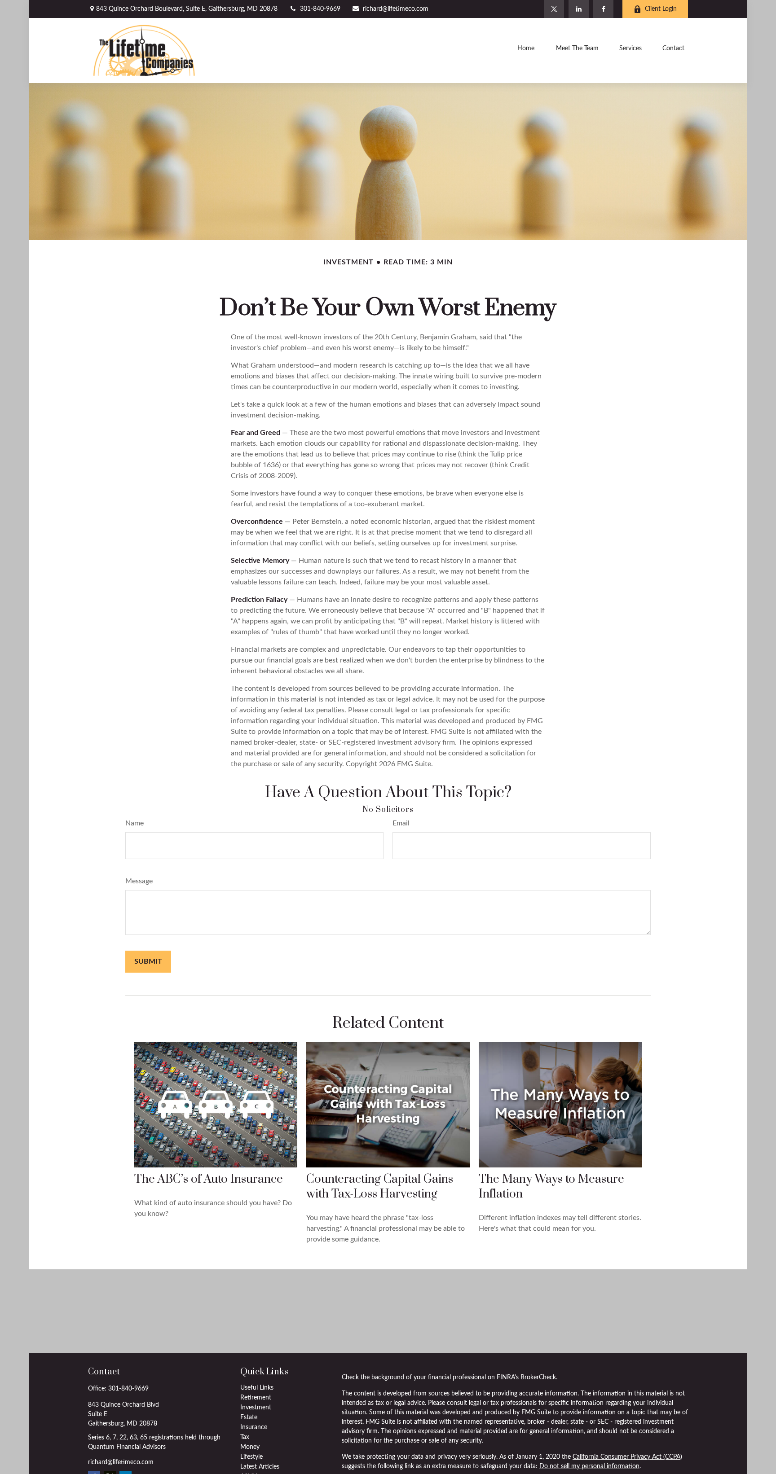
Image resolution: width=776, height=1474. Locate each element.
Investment (255, 1407)
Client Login (661, 9)
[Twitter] (554, 9)
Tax (244, 1437)
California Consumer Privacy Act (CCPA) (627, 1457)
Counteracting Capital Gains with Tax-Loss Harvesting (379, 1187)
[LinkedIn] (579, 9)
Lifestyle (251, 1457)
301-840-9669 (320, 9)
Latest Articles (259, 1467)
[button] (526, 50)
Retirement (255, 1398)
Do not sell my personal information (589, 1466)
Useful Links (256, 1388)
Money (250, 1447)
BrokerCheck (538, 1377)
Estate (248, 1417)
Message (139, 881)
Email (401, 823)
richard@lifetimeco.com (395, 9)
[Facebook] (603, 9)
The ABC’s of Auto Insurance (208, 1179)
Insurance (253, 1427)
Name (134, 823)
